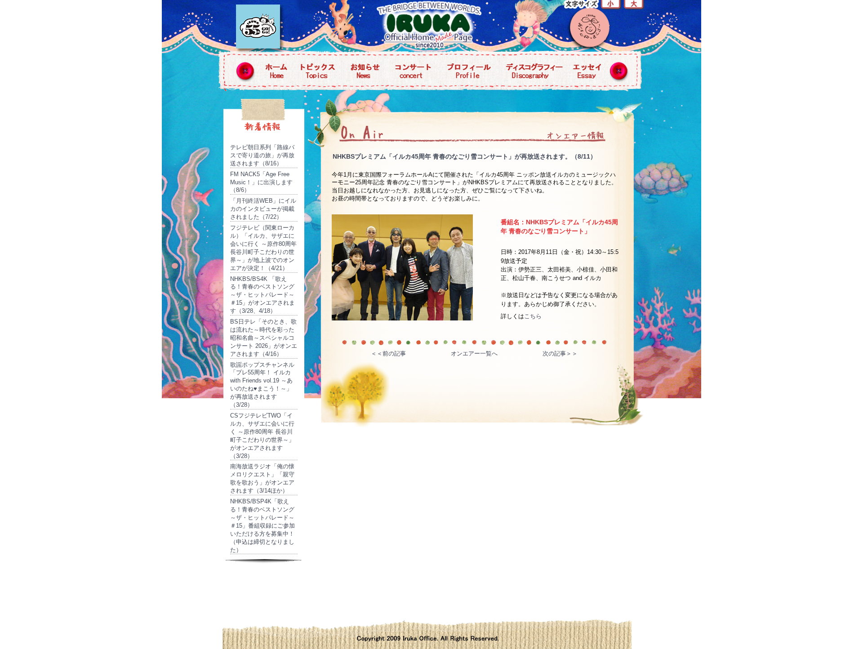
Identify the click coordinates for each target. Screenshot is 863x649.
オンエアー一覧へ (474, 353)
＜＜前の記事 (388, 353)
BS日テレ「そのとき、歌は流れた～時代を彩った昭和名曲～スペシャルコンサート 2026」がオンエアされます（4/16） (263, 337)
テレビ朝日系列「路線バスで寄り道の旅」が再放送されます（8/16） (262, 155)
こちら (533, 316)
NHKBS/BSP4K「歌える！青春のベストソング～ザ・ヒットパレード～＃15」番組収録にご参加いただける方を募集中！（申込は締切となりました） (262, 525)
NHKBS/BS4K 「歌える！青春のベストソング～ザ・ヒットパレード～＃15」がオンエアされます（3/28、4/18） (262, 295)
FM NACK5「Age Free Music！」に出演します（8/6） (261, 182)
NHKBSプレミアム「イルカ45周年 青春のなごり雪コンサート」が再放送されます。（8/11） (464, 156)
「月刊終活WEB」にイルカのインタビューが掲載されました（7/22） (263, 208)
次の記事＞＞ (560, 353)
